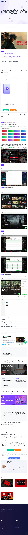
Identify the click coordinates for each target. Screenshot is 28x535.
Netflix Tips (9, 16)
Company (16, 511)
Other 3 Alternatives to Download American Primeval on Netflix (12, 56)
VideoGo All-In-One (20, 444)
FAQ (1, 522)
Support (2, 528)
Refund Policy (16, 516)
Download (6, 110)
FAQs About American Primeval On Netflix (9, 57)
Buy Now (11, 458)
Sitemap (16, 517)
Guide (15, 514)
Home (5, 16)
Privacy (2, 525)
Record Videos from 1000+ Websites (20, 522)
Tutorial (2, 523)
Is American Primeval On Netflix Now (8, 53)
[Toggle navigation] (26, 1)
